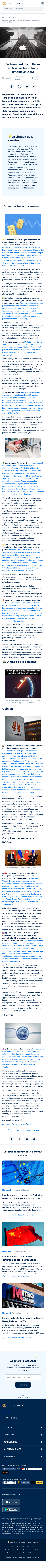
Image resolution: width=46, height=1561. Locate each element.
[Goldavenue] (12, 3)
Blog (4, 18)
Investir (21, 1338)
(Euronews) (7, 355)
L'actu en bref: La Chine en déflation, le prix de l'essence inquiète (19, 1260)
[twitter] (19, 86)
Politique (35, 1130)
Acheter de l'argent (24, 1124)
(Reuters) (6, 1067)
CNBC (16, 413)
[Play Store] (11, 1509)
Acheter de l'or (8, 1124)
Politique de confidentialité (32, 1550)
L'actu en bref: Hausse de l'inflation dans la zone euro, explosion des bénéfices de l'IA (22, 1198)
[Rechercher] (40, 8)
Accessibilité (27, 1553)
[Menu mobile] (42, 3)
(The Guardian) (18, 621)
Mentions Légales (13, 1553)
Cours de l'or (26, 1130)
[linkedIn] (26, 86)
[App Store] (11, 1502)
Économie (15, 1130)
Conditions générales (12, 1550)
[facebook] (11, 86)
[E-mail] (34, 86)
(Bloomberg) (23, 318)
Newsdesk (12, 18)
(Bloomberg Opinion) (26, 792)
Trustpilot (6, 1412)
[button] (23, 1385)
